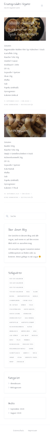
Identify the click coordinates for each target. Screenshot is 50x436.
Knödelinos (25, 331)
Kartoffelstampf (27, 322)
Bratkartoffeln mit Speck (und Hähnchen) (22, 32)
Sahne (31, 349)
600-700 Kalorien (16, 287)
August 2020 (15, 413)
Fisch (31, 305)
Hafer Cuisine (14, 314)
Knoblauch (13, 331)
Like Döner (13, 335)
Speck (35, 353)
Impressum (32, 430)
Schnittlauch (14, 353)
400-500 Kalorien (16, 279)
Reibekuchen (14, 344)
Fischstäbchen (15, 309)
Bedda (11, 296)
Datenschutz (18, 430)
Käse (35, 331)
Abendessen (14, 23)
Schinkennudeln (17, 131)
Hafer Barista (29, 309)
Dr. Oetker (13, 305)
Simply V (26, 353)
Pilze (19, 340)
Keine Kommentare (11, 104)
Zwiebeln (20, 362)
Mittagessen (27, 23)
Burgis (35, 296)
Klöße (29, 327)
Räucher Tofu (28, 344)
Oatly (11, 340)
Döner (23, 305)
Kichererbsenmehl (16, 327)
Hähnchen (27, 314)
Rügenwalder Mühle (17, 349)
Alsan (35, 292)
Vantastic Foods (31, 357)
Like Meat (24, 335)
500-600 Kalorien (16, 283)
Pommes (27, 340)
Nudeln (35, 335)
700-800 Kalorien (16, 292)
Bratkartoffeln (23, 296)
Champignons (14, 300)
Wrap (11, 362)
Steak (19, 357)
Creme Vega (27, 300)
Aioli (28, 292)
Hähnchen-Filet (15, 318)
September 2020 (17, 409)
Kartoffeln (13, 322)
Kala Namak (29, 318)
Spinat (11, 357)
